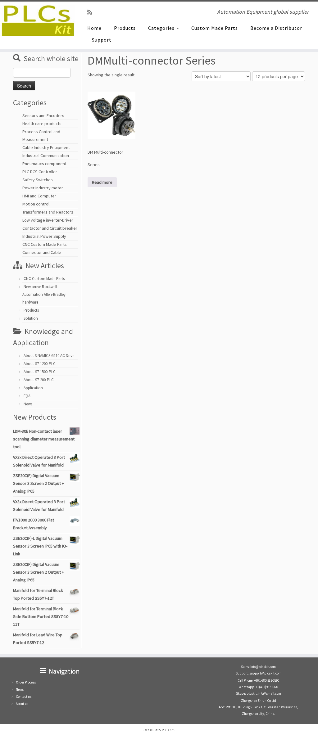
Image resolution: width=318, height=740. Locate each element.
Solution (31, 318)
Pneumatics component (44, 163)
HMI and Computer (39, 196)
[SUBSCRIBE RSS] (91, 12)
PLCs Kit (168, 730)
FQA (27, 396)
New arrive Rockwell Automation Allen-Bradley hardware (44, 294)
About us (22, 704)
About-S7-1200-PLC (40, 363)
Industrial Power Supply (44, 236)
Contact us (23, 696)
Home (94, 28)
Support (101, 40)
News (28, 404)
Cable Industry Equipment (46, 147)
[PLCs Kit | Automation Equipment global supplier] (37, 20)
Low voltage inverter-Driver (47, 220)
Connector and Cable (41, 252)
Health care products (41, 123)
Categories (162, 28)
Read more (102, 182)
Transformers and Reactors (47, 212)
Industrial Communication (45, 155)
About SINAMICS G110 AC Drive (49, 355)
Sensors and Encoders (43, 115)
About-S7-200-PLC (39, 379)
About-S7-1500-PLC (40, 371)
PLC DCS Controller (39, 171)
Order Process (26, 682)
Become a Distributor (276, 28)
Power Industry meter (42, 188)
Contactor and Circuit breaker (49, 228)
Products (125, 28)
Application (33, 387)
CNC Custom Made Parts (44, 244)
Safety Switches (37, 180)
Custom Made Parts (214, 28)
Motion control (35, 204)
